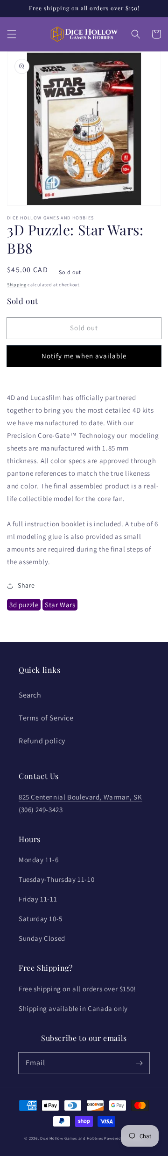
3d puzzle (23, 604)
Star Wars (60, 604)
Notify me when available (84, 355)
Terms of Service (46, 718)
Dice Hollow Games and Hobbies (71, 1138)
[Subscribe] (139, 1063)
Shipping (17, 285)
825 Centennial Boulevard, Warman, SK (80, 796)
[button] (11, 34)
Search (30, 695)
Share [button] (26, 585)
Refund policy (42, 741)
